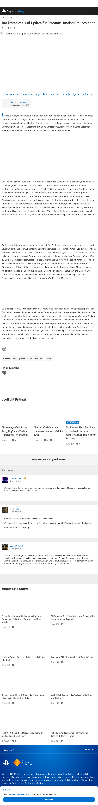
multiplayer (39, 359)
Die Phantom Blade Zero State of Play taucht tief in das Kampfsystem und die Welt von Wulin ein (81, 433)
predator (49, 359)
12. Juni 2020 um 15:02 (17, 481)
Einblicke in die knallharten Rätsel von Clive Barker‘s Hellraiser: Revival (70, 734)
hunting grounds (19, 359)
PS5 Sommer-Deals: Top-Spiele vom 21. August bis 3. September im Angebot (73, 618)
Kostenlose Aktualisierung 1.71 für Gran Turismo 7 (73, 656)
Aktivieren (49, 800)
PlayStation (15, 11)
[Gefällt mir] (13, 440)
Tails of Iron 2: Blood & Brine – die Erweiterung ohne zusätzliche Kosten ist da (23, 696)
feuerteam (6, 359)
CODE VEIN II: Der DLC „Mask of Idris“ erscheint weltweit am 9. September (22, 734)
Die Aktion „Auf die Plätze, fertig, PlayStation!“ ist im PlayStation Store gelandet (15, 431)
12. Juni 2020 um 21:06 (17, 512)
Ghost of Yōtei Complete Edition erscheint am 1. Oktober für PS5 (48, 431)
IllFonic (29, 359)
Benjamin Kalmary (18, 102)
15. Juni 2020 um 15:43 (17, 549)
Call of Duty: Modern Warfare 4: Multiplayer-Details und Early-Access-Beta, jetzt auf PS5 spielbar (21, 619)
